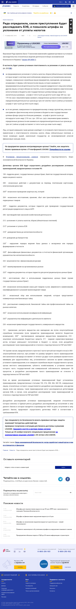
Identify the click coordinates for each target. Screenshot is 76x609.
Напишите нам (54, 585)
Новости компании (31, 583)
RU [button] (60, 2)
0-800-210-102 (64, 551)
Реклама (3, 597)
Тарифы (20, 567)
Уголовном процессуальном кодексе (22, 157)
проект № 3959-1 (28, 60)
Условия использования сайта (7, 593)
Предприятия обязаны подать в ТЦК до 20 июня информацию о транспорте (42, 535)
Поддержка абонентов (56, 583)
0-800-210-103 (44, 551)
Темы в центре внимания (32, 591)
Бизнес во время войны (62, 6)
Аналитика (25, 6)
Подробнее (68, 567)
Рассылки (52, 588)
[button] (2, 2)
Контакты (52, 591)
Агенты (3, 583)
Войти (63, 467)
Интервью (36, 6)
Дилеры (3, 585)
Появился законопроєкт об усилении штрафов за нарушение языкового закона (44, 529)
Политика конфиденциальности (7, 589)
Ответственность (8, 19)
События (45, 6)
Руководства (29, 585)
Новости (16, 6)
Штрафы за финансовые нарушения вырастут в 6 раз (35, 516)
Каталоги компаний (31, 588)
